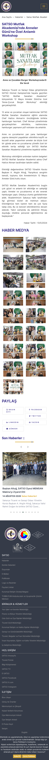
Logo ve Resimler (9, 583)
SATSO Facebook (9, 678)
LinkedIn (13, 422)
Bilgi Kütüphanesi (9, 664)
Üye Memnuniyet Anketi (11, 715)
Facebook (36, 410)
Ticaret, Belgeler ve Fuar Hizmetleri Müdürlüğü (21, 636)
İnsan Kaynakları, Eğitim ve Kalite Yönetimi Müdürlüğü (24, 640)
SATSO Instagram (9, 687)
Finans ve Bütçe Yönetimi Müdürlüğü (17, 614)
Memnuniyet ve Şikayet (11, 706)
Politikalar (6, 578)
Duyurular (6, 569)
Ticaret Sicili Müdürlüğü (11, 623)
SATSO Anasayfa (9, 656)
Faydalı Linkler (8, 587)
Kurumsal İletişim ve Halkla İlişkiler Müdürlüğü (20, 627)
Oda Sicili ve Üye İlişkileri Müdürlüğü (17, 618)
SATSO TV (6, 669)
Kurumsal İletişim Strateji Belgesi (15, 592)
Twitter (36, 416)
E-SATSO (5, 673)
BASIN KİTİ (10, 411)
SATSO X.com (7, 682)
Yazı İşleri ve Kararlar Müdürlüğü (15, 609)
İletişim (5, 728)
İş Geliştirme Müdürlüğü (11, 645)
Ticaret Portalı (7, 660)
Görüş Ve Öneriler (9, 702)
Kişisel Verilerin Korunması (12, 711)
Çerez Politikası (29, 756)
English (24, 732)
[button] (10, 512)
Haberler (19, 17)
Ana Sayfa (7, 17)
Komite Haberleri (8, 565)
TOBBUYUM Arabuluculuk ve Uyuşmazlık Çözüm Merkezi (22, 597)
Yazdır (35, 422)
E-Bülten (5, 574)
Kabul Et (17, 756)
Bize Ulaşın (6, 697)
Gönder (13, 429)
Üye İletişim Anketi (9, 720)
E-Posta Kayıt (7, 724)
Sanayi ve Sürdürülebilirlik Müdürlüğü (17, 632)
